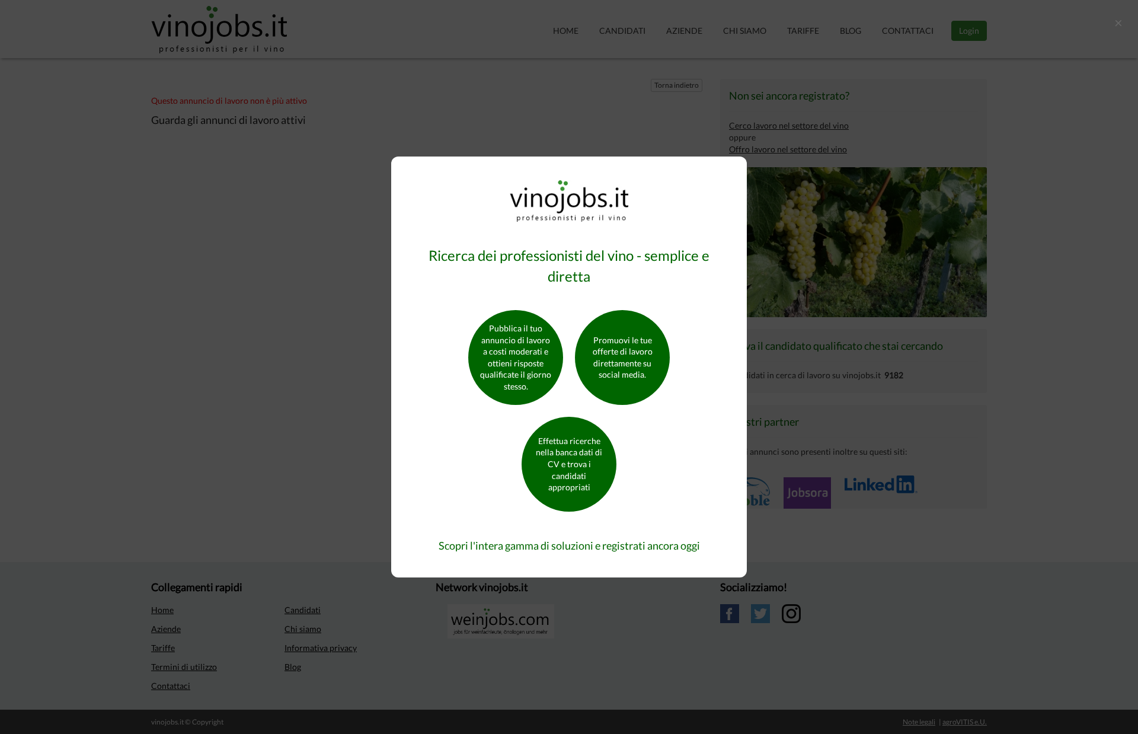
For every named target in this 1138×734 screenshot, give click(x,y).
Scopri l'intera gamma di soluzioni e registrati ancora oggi (569, 545)
